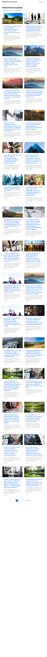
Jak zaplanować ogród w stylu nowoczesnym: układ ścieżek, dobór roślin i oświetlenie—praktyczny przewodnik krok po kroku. (34, 384)
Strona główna (41, 1)
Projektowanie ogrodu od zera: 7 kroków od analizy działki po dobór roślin (12, 189)
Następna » (27, 500)
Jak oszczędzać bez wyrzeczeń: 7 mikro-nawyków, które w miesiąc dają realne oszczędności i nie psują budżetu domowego (34, 418)
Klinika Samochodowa (9, 2)
